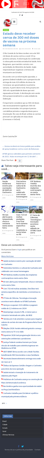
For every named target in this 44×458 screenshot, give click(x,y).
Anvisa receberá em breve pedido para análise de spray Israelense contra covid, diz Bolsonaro (21, 147)
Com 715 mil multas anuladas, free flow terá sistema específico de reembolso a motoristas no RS (21, 225)
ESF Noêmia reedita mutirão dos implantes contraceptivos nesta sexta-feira (36, 188)
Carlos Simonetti (26, 48)
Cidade (4, 425)
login (20, 250)
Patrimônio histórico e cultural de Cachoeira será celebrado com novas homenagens (21, 189)
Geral (4, 431)
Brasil (4, 421)
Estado (6, 30)
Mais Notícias (7, 256)
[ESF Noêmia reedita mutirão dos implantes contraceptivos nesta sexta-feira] (36, 174)
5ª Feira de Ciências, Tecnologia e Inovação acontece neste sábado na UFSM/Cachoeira (35, 224)
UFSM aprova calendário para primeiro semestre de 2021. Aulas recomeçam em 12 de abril (21, 155)
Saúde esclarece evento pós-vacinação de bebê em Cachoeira (7, 186)
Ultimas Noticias (15, 30)
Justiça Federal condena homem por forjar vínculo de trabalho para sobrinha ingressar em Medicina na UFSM (19, 345)
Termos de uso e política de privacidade (19, 450)
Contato (38, 450)
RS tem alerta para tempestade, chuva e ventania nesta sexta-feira (7, 221)
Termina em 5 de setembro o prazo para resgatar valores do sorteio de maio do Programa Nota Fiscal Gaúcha (21, 322)
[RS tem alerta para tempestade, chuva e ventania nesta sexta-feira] (8, 207)
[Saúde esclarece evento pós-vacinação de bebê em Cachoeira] (8, 174)
